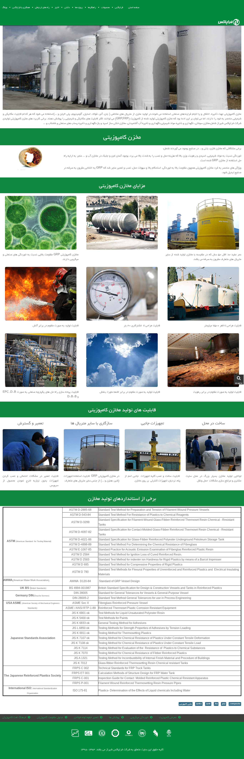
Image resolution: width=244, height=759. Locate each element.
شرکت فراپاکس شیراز (118, 749)
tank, (208, 704)
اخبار (57, 7)
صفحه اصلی (133, 7)
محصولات (105, 7)
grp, (223, 704)
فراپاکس (119, 7)
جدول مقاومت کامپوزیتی (50, 717)
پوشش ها (114, 717)
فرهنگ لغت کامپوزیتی (14, 717)
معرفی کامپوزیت (167, 717)
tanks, (199, 704)
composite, (234, 704)
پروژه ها (79, 7)
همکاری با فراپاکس (21, 7)
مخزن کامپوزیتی (185, 704)
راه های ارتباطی (42, 7)
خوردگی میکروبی (139, 717)
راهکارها (92, 7)
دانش (67, 7)
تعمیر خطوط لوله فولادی (86, 717)
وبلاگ (4, 7)
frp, (216, 704)
